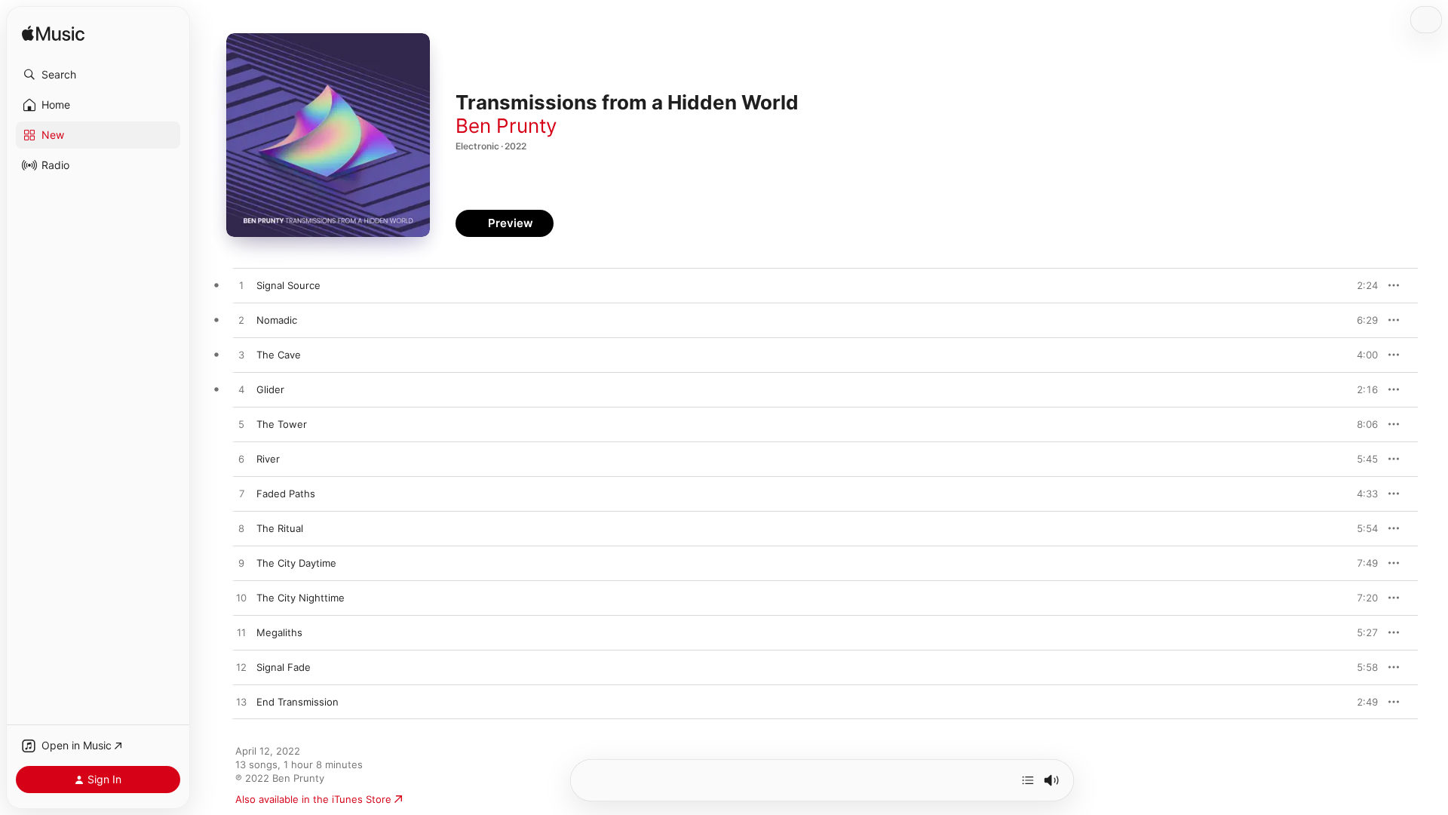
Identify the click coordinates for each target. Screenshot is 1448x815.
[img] (53, 34)
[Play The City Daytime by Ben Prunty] (241, 563)
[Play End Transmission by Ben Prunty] (241, 702)
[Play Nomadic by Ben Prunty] (241, 321)
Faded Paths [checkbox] (285, 493)
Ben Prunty (506, 125)
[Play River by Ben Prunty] (241, 459)
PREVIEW (1361, 285)
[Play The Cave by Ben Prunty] (241, 355)
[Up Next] (1028, 780)
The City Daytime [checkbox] (296, 563)
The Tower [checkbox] (281, 424)
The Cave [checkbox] (278, 355)
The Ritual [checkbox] (279, 528)
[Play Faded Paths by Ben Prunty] (241, 494)
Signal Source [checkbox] (288, 285)
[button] (98, 75)
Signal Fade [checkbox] (283, 667)
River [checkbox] (268, 459)
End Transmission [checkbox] (297, 702)
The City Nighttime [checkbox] (300, 598)
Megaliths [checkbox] (279, 632)
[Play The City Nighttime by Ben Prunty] (241, 598)
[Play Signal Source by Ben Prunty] (241, 286)
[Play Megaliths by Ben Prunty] (241, 633)
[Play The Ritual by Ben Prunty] (241, 529)
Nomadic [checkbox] (276, 320)
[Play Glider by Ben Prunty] (241, 390)
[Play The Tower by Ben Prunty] (241, 425)
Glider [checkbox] (270, 389)
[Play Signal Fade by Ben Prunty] (241, 668)
